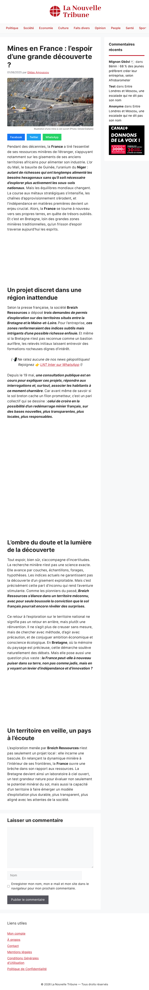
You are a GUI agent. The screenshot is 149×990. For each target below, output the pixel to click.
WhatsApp (52, 137)
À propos (13, 940)
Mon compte (16, 933)
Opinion (100, 28)
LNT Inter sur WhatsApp (59, 365)
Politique (12, 28)
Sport (143, 28)
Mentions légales (19, 952)
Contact (13, 946)
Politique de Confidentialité (27, 969)
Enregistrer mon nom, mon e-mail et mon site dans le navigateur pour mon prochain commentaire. (50, 886)
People (115, 28)
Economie (46, 28)
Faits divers (82, 28)
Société (28, 28)
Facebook (16, 137)
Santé (130, 28)
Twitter (34, 137)
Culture (63, 28)
